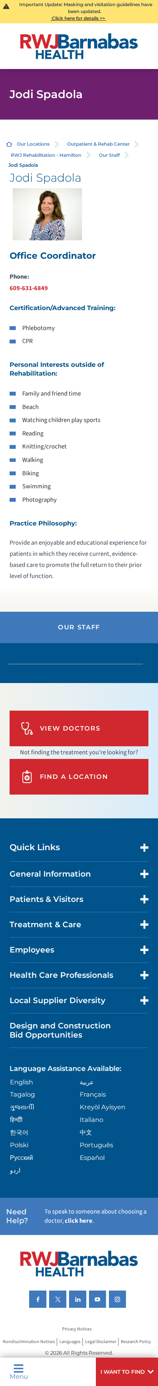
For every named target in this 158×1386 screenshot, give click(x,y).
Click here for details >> (78, 18)
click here (78, 1220)
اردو (15, 1170)
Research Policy (136, 1342)
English (21, 1082)
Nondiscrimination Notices (29, 1342)
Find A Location (74, 776)
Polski (19, 1145)
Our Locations (33, 144)
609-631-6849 (29, 288)
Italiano (91, 1119)
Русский (21, 1157)
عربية (87, 1082)
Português (96, 1145)
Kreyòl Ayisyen (102, 1107)
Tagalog (22, 1094)
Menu (19, 1376)
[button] (127, 1372)
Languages (70, 1342)
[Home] (79, 46)
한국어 (19, 1132)
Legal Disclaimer (100, 1342)
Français (93, 1094)
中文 (86, 1132)
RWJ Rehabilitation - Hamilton (46, 155)
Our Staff (109, 155)
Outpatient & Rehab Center (98, 144)
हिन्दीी (16, 1119)
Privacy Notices (77, 1329)
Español (92, 1157)
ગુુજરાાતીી (22, 1107)
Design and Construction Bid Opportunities (60, 1030)
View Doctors (70, 728)
